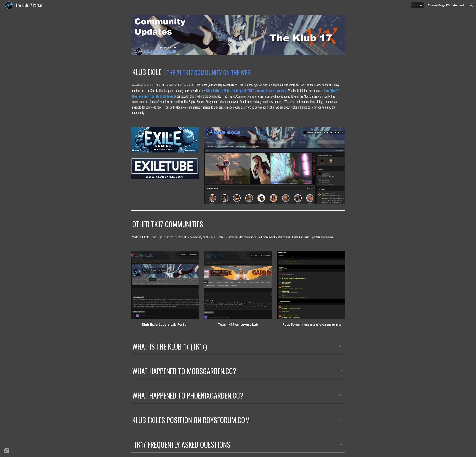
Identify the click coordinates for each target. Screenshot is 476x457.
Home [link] (417, 5)
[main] (238, 72)
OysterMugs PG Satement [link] (446, 5)
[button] (471, 5)
